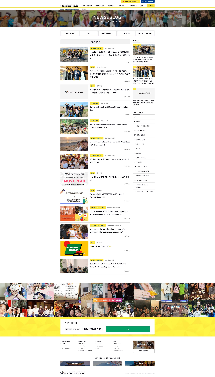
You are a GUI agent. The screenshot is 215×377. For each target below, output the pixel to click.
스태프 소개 (64, 346)
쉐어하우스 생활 (140, 139)
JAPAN (107, 363)
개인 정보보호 (117, 343)
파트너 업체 (116, 348)
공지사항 (138, 121)
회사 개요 (116, 341)
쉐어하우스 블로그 (107, 33)
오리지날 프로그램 (66, 348)
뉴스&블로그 (122, 5)
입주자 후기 (111, 5)
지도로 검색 (81, 346)
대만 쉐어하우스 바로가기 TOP (72, 9)
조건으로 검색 (82, 343)
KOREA (75, 363)
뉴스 (89, 33)
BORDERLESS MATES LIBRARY (142, 186)
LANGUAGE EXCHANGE (143, 175)
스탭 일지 (138, 148)
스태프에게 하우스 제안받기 (85, 350)
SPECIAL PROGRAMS (144, 33)
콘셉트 (63, 343)
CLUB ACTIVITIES (141, 180)
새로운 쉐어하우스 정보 (142, 126)
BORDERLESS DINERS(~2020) (144, 191)
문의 (142, 5)
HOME (62, 9)
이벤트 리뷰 (139, 162)
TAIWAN (140, 363)
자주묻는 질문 (133, 5)
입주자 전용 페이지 (118, 350)
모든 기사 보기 (70, 33)
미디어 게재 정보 (140, 130)
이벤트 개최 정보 (140, 157)
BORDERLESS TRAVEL (142, 171)
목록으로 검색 (82, 348)
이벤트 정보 (126, 33)
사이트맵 (116, 346)
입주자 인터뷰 (140, 144)
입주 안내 (150, 5)
